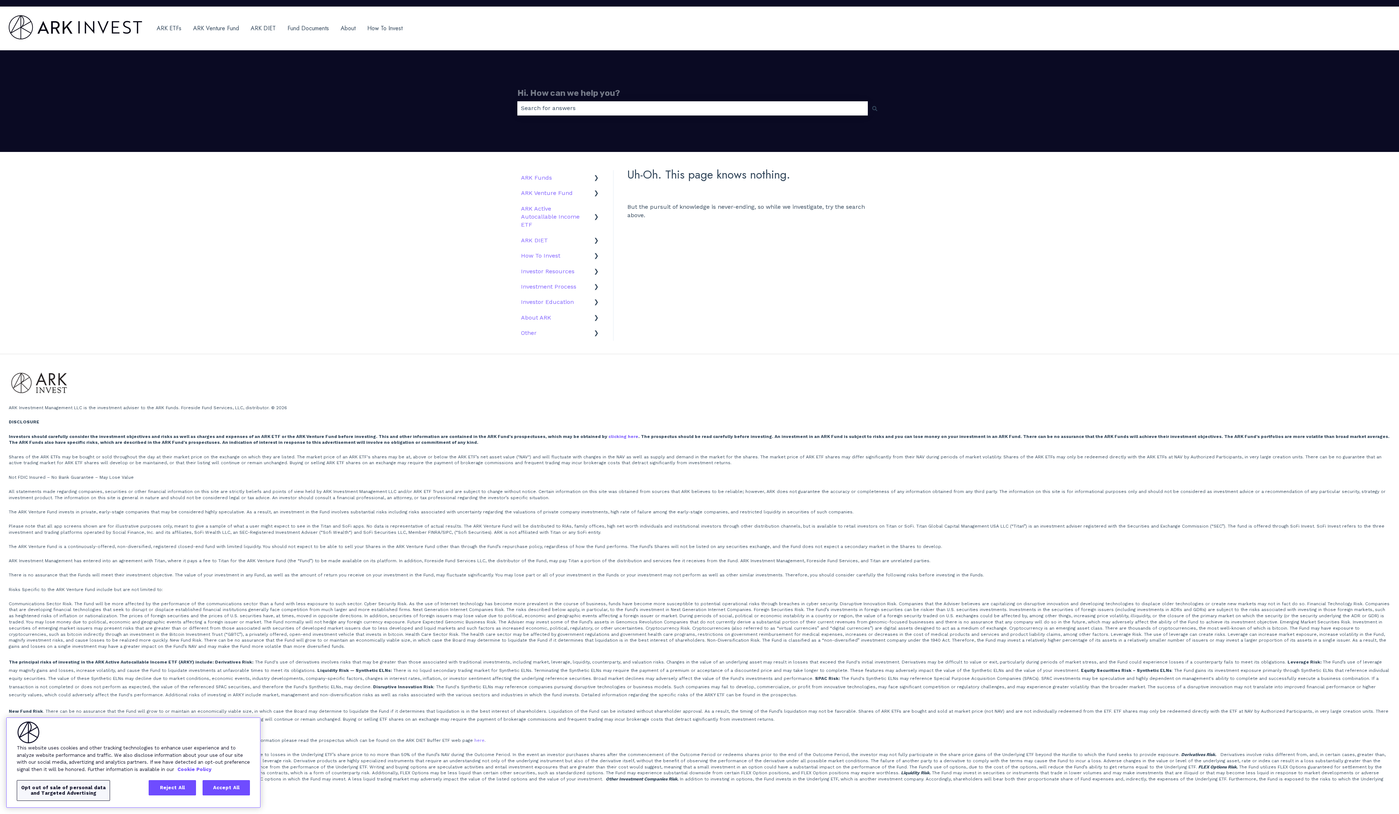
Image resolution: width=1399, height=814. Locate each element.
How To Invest (385, 28)
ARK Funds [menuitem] (536, 177)
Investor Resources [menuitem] (548, 271)
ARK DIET (263, 28)
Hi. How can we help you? (568, 93)
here (479, 740)
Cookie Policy (194, 769)
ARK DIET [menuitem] (534, 240)
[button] (596, 178)
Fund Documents (308, 28)
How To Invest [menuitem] (540, 255)
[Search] (875, 108)
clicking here (623, 436)
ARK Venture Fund (216, 28)
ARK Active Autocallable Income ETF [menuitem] (550, 216)
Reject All (172, 787)
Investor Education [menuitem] (547, 301)
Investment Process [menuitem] (548, 286)
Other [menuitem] (529, 332)
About (348, 28)
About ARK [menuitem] (536, 317)
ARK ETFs (169, 28)
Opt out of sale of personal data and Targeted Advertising (63, 790)
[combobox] (692, 108)
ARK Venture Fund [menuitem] (547, 192)
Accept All (226, 787)
